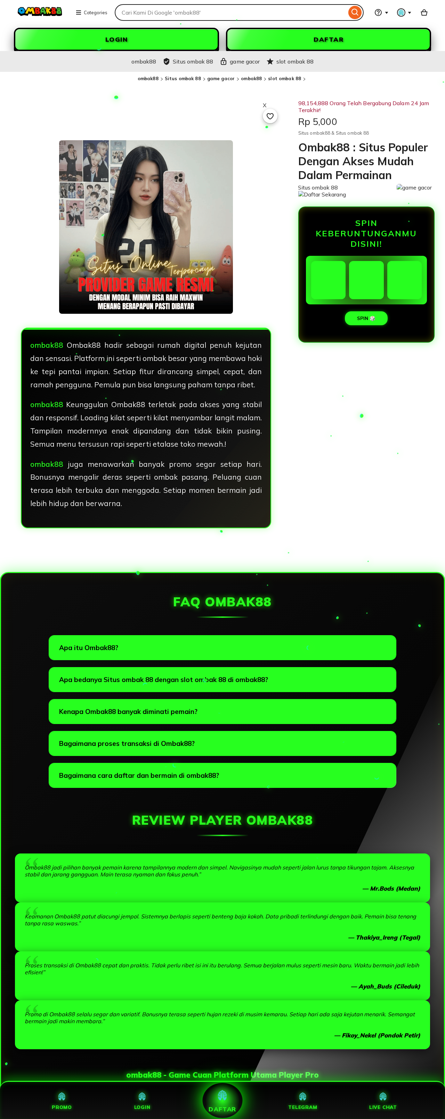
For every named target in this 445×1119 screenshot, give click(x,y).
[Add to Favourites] (270, 116)
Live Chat (383, 1107)
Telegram (302, 1107)
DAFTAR (328, 39)
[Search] (355, 12)
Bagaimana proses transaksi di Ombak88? (127, 743)
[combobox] (231, 12)
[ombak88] (40, 16)
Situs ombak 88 (183, 78)
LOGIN (116, 39)
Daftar (222, 1109)
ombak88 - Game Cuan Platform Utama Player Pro (222, 1075)
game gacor (221, 78)
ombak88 (148, 78)
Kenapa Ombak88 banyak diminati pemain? (128, 711)
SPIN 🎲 (366, 318)
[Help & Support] (381, 12)
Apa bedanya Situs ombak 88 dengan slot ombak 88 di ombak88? (163, 679)
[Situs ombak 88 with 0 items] (424, 12)
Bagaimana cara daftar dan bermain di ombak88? (139, 775)
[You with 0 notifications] (404, 12)
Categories (95, 12)
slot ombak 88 (284, 78)
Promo (62, 1107)
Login (142, 1107)
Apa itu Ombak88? (88, 647)
